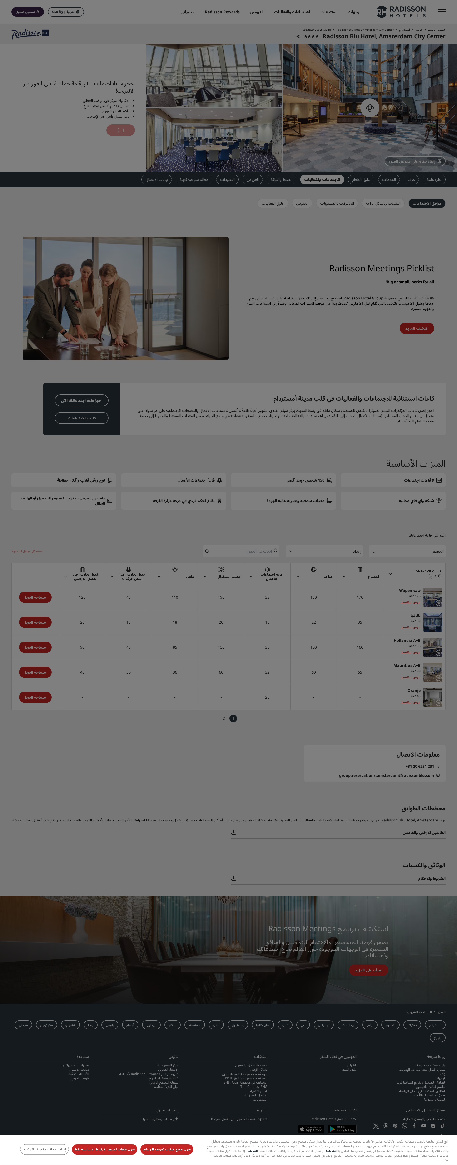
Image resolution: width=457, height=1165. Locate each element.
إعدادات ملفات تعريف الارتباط (44, 1149)
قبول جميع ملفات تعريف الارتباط (167, 1149)
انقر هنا (252, 1151)
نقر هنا (331, 1151)
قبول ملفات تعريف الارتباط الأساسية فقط (105, 1149)
